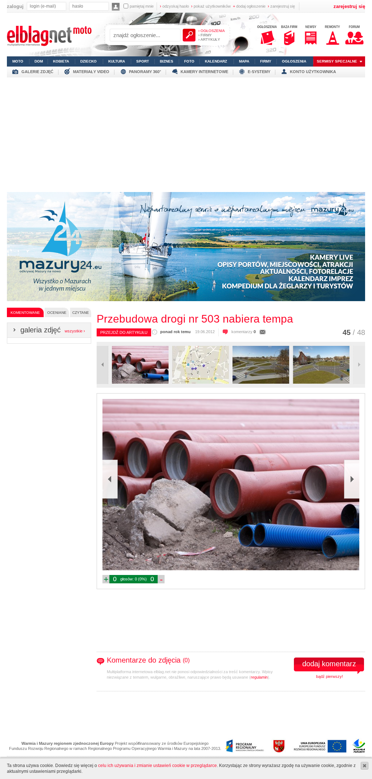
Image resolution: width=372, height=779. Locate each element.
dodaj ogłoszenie (249, 6)
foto (189, 61)
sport (142, 61)
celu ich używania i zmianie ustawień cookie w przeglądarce (157, 765)
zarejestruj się (281, 6)
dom (39, 61)
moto (17, 61)
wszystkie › (75, 331)
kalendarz (216, 61)
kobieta (61, 61)
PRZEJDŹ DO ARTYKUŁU (123, 332)
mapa (244, 61)
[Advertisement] (186, 132)
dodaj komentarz (329, 664)
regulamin (259, 677)
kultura (116, 61)
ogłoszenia (294, 61)
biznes (166, 61)
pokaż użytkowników (211, 6)
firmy (265, 61)
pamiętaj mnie (142, 6)
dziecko (88, 61)
